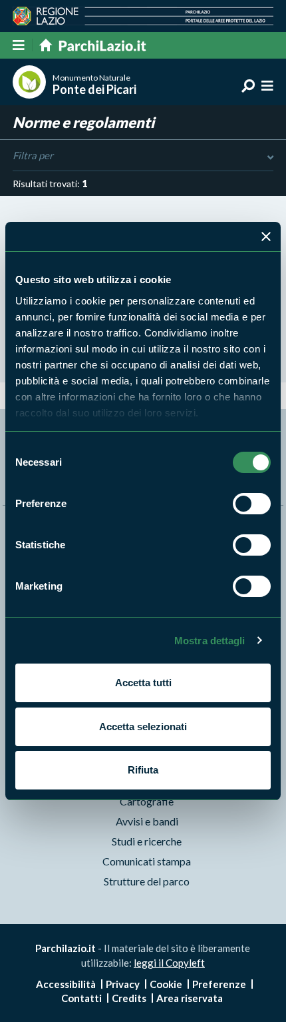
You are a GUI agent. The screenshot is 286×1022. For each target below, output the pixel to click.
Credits (129, 998)
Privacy (123, 984)
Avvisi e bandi (147, 821)
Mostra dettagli (209, 640)
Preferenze (219, 984)
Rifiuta (143, 769)
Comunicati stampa (146, 861)
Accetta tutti (143, 682)
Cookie (166, 984)
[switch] (252, 503)
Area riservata (189, 998)
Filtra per (33, 155)
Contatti (81, 998)
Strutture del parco (147, 881)
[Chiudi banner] (266, 236)
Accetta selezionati (143, 726)
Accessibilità (66, 984)
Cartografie (147, 801)
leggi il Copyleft (169, 963)
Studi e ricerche (147, 841)
